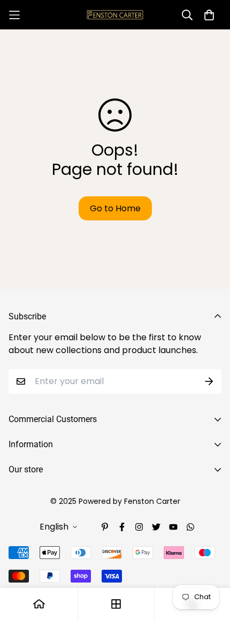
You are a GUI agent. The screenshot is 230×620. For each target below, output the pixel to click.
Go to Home (115, 208)
